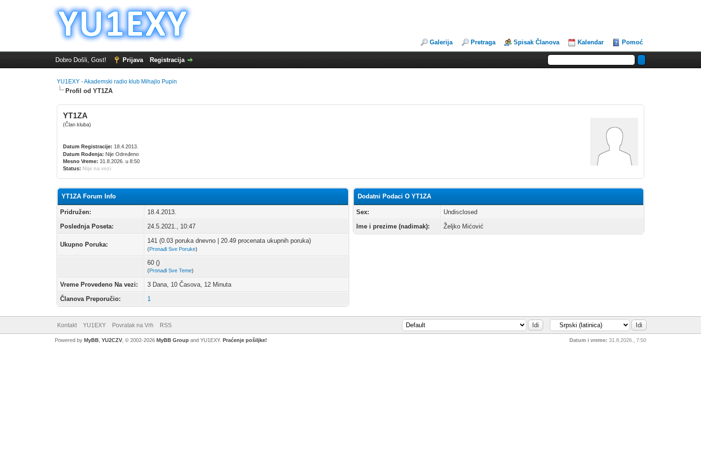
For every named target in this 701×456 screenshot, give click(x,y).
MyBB (91, 340)
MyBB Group (172, 340)
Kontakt (67, 325)
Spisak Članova (536, 42)
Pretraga (483, 42)
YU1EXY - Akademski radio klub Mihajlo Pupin (117, 81)
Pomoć (632, 42)
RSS (166, 325)
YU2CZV (112, 340)
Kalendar (590, 42)
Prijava (133, 59)
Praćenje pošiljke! (245, 340)
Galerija (441, 42)
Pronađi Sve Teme (170, 270)
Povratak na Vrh (133, 325)
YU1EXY (94, 325)
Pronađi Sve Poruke (172, 249)
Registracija (167, 59)
